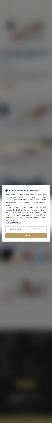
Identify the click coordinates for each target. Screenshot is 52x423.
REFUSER (36, 229)
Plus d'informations (13, 223)
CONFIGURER (15, 229)
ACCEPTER (26, 235)
